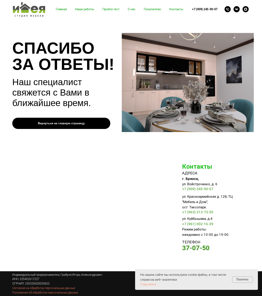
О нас (132, 9)
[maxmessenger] (246, 9)
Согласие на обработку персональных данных (43, 288)
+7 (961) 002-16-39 (197, 224)
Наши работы (84, 9)
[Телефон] (228, 9)
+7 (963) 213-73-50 (197, 212)
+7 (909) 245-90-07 (197, 189)
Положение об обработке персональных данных (45, 292)
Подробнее (148, 284)
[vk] (237, 9)
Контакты (176, 9)
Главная (61, 9)
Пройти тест (111, 9)
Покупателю (152, 9)
